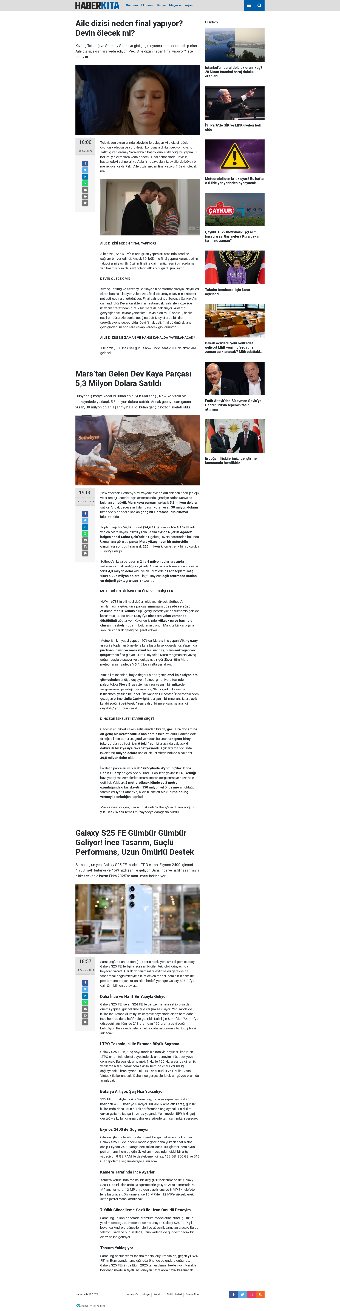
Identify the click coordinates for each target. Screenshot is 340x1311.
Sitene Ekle (192, 1294)
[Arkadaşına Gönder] (85, 190)
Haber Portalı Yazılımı (93, 1305)
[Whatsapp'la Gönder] (85, 183)
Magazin (175, 5)
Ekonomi (147, 5)
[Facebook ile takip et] (233, 1294)
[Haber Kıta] (97, 5)
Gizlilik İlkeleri (174, 1294)
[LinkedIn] (85, 177)
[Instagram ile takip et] (251, 1294)
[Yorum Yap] (85, 203)
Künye (146, 1294)
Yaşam (189, 5)
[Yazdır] (85, 196)
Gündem (132, 5)
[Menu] (249, 5)
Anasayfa (132, 1294)
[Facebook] (85, 163)
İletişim (158, 1294)
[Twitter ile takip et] (242, 1294)
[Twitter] (85, 170)
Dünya (161, 5)
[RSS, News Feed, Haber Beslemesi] (260, 1294)
